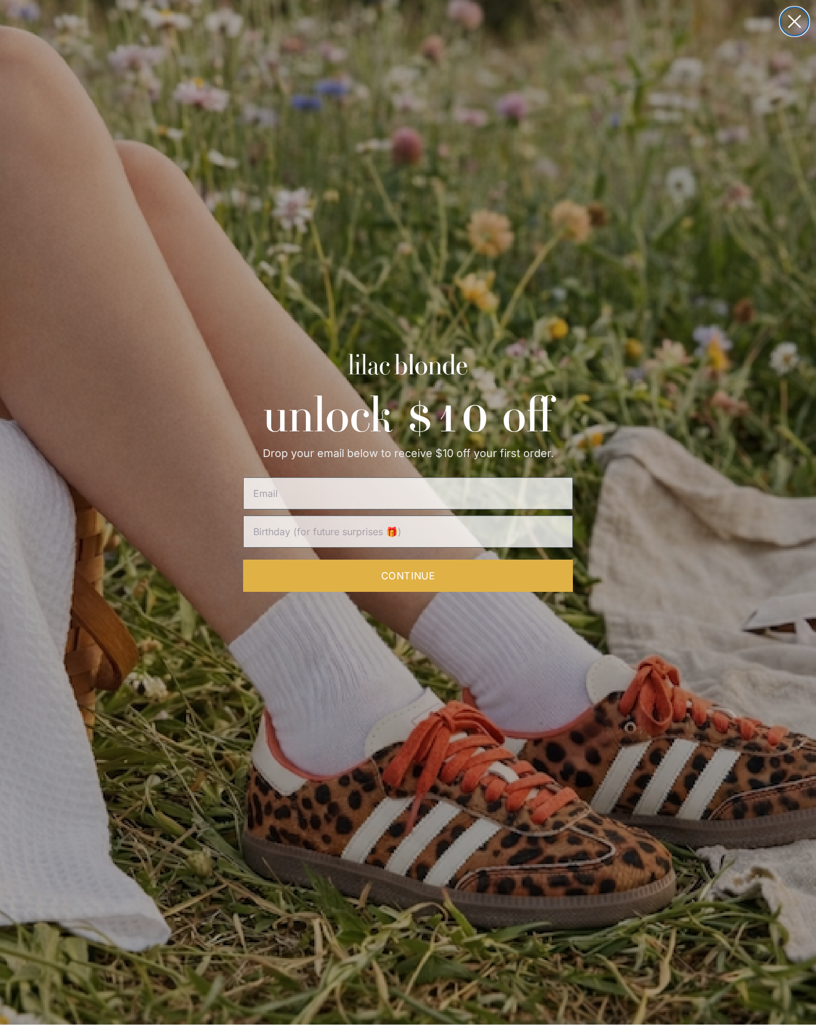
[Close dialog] (794, 21)
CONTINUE (408, 576)
